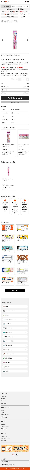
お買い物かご (4, 440)
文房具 (7, 20)
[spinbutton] (23, 79)
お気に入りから (11, 9)
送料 (5, 11)
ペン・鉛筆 (13, 20)
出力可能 (23, 11)
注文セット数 (14, 79)
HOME (3, 20)
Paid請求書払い (4, 417)
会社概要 (4, 459)
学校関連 (23, 17)
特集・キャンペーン (5, 438)
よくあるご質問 (4, 426)
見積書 (2, 410)
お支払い (3, 400)
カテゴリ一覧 (4, 436)
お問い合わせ (4, 428)
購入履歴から (21, 9)
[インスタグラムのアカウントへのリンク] (13, 455)
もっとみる (15, 290)
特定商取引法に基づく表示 (8, 464)
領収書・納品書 (4, 414)
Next (28, 40)
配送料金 (3, 398)
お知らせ (3, 424)
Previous (2, 40)
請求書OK (14, 11)
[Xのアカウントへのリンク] (17, 455)
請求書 (2, 412)
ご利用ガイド (4, 396)
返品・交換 (3, 403)
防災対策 (23, 14)
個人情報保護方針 (6, 462)
